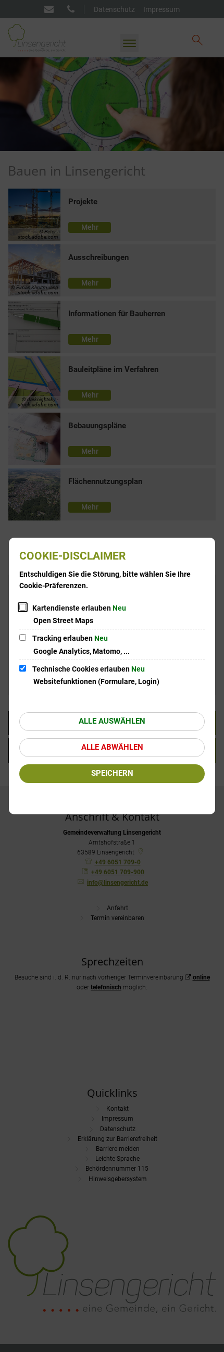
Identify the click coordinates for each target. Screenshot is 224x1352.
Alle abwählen (112, 747)
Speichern (112, 773)
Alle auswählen (112, 721)
